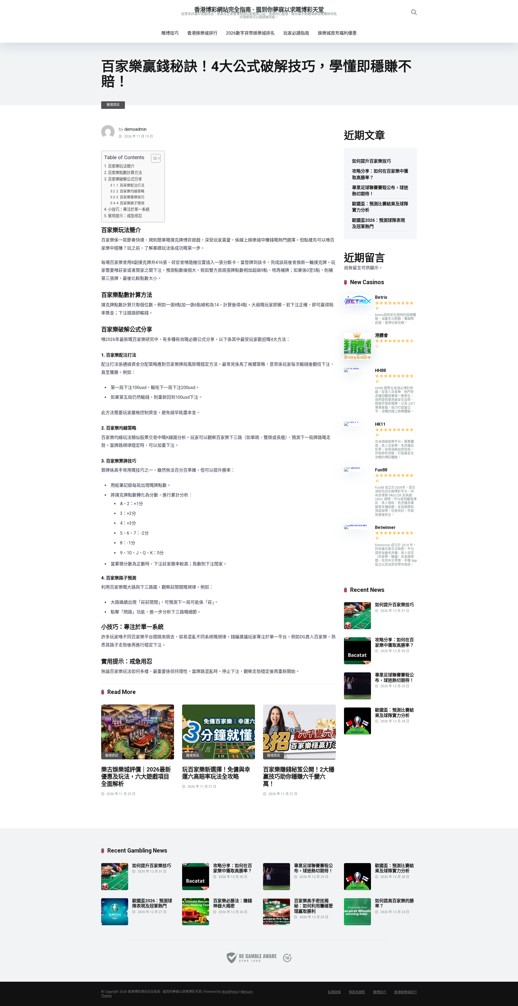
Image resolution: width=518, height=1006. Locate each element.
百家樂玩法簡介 (121, 166)
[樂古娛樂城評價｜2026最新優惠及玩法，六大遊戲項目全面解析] (137, 732)
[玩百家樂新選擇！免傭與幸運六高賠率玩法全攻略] (218, 732)
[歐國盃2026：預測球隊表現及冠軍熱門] (114, 923)
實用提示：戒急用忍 (125, 216)
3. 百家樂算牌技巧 (130, 197)
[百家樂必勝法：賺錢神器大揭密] (195, 923)
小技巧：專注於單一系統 (128, 209)
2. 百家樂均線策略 (130, 191)
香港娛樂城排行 (202, 33)
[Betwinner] (355, 524)
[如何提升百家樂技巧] (357, 627)
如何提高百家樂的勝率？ (394, 903)
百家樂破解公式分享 (125, 179)
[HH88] (351, 367)
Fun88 (381, 469)
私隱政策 (334, 992)
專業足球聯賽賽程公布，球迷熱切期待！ (380, 190)
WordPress (230, 992)
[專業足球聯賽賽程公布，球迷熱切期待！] (357, 697)
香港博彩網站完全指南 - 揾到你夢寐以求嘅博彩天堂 (259, 9)
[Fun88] (352, 467)
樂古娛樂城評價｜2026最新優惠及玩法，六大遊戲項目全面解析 (136, 776)
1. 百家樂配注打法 (130, 185)
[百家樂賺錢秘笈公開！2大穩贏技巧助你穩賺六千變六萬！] (299, 732)
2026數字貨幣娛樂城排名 (250, 33)
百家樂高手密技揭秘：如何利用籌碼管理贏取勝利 (313, 906)
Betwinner (385, 527)
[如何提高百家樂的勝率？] (357, 923)
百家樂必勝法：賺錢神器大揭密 (232, 903)
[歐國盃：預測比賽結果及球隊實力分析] (357, 733)
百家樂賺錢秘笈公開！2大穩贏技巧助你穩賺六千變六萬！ (298, 776)
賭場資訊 (113, 105)
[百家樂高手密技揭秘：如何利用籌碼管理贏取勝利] (276, 923)
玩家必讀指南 (296, 33)
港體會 (381, 335)
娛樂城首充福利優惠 (337, 33)
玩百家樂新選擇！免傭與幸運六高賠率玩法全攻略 (216, 773)
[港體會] (357, 358)
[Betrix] (357, 303)
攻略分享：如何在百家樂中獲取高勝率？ (380, 174)
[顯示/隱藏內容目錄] (153, 158)
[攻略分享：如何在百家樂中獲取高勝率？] (357, 662)
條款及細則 (357, 992)
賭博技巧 (170, 33)
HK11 (380, 424)
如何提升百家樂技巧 (371, 161)
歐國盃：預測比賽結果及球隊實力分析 (380, 207)
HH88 (380, 370)
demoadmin (135, 129)
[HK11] (351, 421)
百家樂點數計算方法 (125, 172)
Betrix (381, 297)
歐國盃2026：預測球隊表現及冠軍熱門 (378, 223)
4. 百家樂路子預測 (130, 203)
